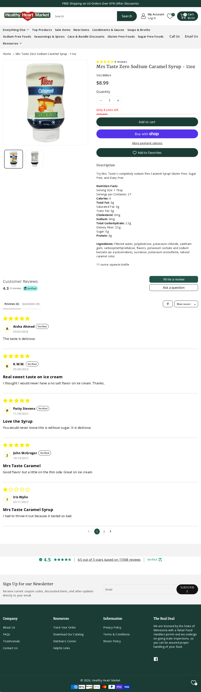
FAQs (6, 634)
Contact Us (10, 648)
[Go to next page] (111, 531)
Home (7, 54)
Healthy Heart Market (106, 680)
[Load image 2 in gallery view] (35, 159)
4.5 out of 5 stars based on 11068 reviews (109, 559)
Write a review (173, 279)
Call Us (174, 36)
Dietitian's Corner (64, 641)
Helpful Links (61, 648)
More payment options (147, 143)
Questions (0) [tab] (30, 304)
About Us (9, 627)
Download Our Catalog (68, 634)
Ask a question (174, 287)
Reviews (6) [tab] (12, 304)
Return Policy (112, 641)
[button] (187, 16)
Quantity (103, 91)
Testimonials (11, 641)
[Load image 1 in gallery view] (14, 159)
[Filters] (168, 304)
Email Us (191, 36)
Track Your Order (64, 627)
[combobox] (94, 16)
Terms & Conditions (116, 634)
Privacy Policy (112, 627)
